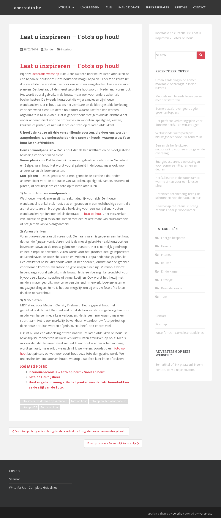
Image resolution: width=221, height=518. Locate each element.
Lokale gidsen (90, 7)
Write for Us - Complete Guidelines (179, 333)
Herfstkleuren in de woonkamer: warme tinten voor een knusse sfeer (177, 181)
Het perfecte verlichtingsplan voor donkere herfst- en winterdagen (178, 123)
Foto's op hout (50, 407)
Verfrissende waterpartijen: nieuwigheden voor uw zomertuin (178, 135)
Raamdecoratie (128, 7)
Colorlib (177, 513)
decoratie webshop (45, 74)
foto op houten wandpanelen (108, 401)
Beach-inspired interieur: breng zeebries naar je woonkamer (176, 208)
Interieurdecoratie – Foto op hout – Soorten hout (67, 372)
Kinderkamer (170, 271)
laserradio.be (26, 7)
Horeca (166, 246)
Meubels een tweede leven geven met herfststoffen (178, 98)
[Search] (201, 55)
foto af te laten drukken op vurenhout (44, 401)
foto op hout (93, 214)
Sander (49, 49)
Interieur (64, 7)
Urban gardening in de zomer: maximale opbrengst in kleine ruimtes (176, 84)
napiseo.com (185, 370)
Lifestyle (181, 7)
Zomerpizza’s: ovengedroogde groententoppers (176, 110)
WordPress (205, 513)
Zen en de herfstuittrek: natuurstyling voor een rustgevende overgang (180, 149)
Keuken (166, 263)
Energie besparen (157, 7)
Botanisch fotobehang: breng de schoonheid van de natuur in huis (178, 196)
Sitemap (161, 324)
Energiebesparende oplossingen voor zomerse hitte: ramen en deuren (177, 165)
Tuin (109, 7)
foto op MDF (29, 407)
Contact (199, 7)
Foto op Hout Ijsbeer (44, 377)
